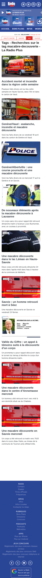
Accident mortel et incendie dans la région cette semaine (20, 83)
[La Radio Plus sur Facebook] (12, 563)
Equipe (21, 489)
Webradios (21, 529)
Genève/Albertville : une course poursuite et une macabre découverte (17, 170)
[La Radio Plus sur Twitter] (18, 563)
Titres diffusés (21, 492)
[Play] (3, 12)
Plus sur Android (21, 539)
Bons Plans (18, 29)
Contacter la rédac (21, 507)
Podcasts (21, 526)
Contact (21, 486)
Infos (29, 29)
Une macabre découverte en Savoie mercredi (19, 432)
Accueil (5, 29)
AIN (29, 38)
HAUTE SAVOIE (9, 38)
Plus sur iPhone (21, 536)
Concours (21, 519)
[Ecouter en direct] (28, 4)
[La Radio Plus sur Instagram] (30, 563)
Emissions (21, 517)
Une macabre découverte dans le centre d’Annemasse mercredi (20, 390)
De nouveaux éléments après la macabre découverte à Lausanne (20, 213)
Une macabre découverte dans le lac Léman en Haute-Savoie (20, 259)
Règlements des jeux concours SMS (21, 551)
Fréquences (21, 494)
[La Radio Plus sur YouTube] (24, 563)
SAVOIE (21, 38)
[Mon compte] (38, 4)
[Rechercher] (33, 4)
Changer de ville (35, 34)
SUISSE (37, 38)
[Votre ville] (23, 4)
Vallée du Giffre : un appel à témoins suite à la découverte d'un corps (20, 345)
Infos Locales (21, 504)
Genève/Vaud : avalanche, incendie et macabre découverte (18, 127)
